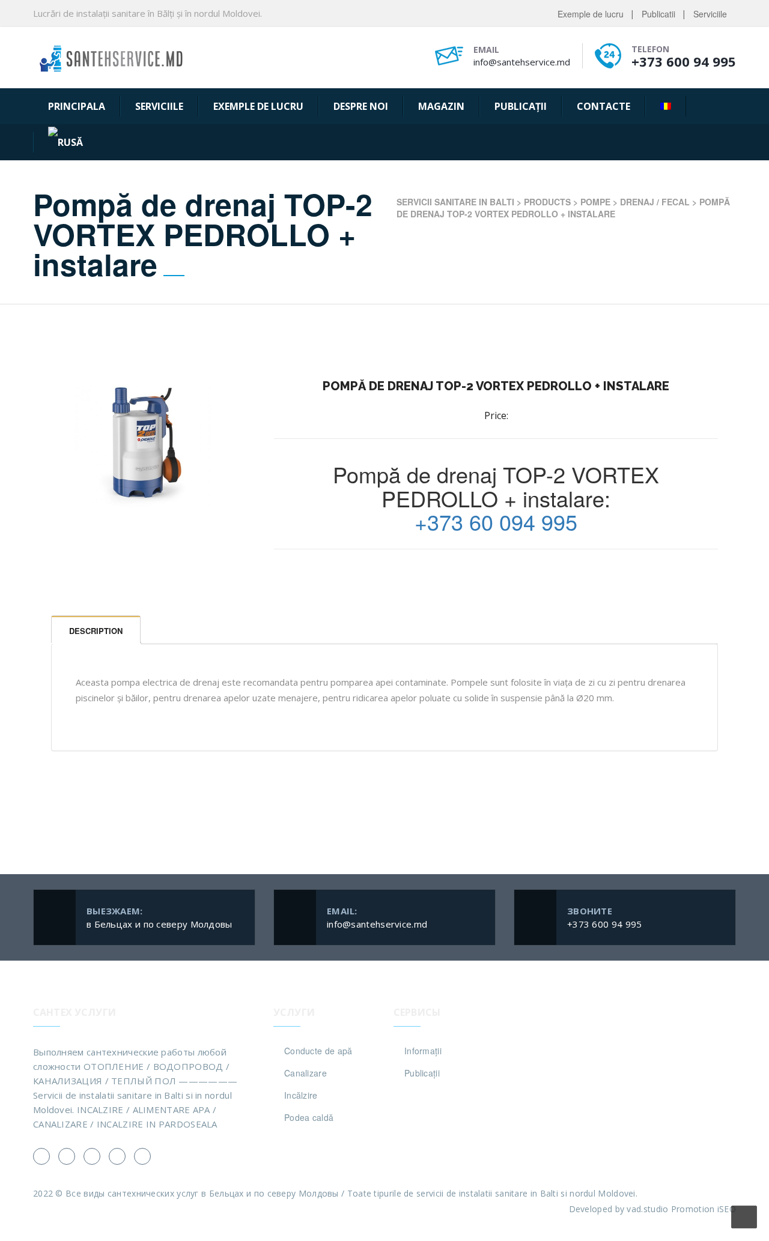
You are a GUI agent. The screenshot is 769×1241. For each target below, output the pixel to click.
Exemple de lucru (591, 14)
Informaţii (423, 1051)
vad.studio (647, 1209)
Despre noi (360, 106)
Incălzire (301, 1095)
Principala (76, 106)
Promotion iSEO (703, 1209)
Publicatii (658, 14)
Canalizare (305, 1073)
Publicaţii (520, 106)
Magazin (441, 106)
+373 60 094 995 (496, 521)
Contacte (603, 106)
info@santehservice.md (521, 62)
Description (96, 630)
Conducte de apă (318, 1051)
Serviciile (710, 14)
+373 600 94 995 (683, 61)
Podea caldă (308, 1117)
